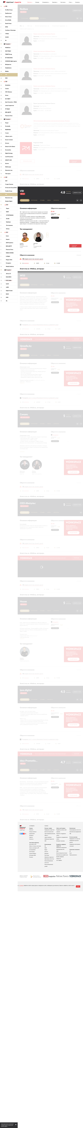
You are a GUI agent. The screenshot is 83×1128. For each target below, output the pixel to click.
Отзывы (42, 200)
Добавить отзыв (77, 10)
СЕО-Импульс (8, 91)
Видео (46, 849)
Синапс (7, 88)
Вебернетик (8, 64)
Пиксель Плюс (8, 115)
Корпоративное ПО (60, 849)
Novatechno (8, 149)
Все (22, 26)
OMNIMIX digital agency (11, 61)
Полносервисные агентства (75, 829)
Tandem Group (8, 191)
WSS (6, 78)
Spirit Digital (8, 51)
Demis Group (8, 23)
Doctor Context (9, 139)
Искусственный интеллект (61, 853)
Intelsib (7, 37)
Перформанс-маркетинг (49, 829)
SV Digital (7, 108)
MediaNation (8, 67)
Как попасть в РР (32, 844)
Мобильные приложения (61, 847)
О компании (24, 18)
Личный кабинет (32, 853)
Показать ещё (27, 161)
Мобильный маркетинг (49, 839)
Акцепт (8, 239)
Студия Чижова (9, 184)
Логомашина (9, 225)
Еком (71, 853)
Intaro (7, 235)
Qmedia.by (7, 85)
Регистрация (32, 851)
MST (6, 180)
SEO (29, 26)
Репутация (47, 855)
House (6, 95)
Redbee (7, 71)
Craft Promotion (9, 156)
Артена (7, 163)
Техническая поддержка (59, 26)
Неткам (7, 143)
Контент (46, 851)
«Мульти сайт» (8, 136)
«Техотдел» (8, 173)
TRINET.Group (8, 54)
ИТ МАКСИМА (9, 57)
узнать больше (55, 217)
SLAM (7, 283)
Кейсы (49, 200)
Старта (7, 133)
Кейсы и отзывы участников (35, 846)
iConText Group (8, 9)
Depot (7, 208)
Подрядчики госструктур (75, 838)
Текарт (7, 122)
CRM (57, 851)
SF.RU (6, 26)
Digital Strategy (9, 153)
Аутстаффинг (59, 860)
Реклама (31, 857)
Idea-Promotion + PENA (11, 102)
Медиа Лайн (9, 259)
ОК (78, 886)
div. (7, 300)
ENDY (7, 211)
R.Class (7, 228)
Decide (7, 218)
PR (45, 846)
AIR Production (9, 242)
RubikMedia (8, 129)
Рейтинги (31, 829)
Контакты (43, 18)
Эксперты (77, 2)
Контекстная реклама (42, 26)
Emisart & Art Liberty (10, 146)
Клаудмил (8, 263)
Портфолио (34, 18)
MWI (7, 297)
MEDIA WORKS (10, 252)
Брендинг (47, 853)
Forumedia (7, 126)
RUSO (7, 294)
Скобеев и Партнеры (10, 30)
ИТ (70, 851)
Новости (31, 837)
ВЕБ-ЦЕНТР (8, 112)
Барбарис (8, 221)
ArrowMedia (8, 20)
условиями (21, 885)
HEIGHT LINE (8, 160)
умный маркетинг (9, 105)
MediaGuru (7, 47)
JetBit (7, 287)
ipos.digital (7, 98)
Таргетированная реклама (50, 833)
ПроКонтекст (8, 13)
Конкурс (37, 2)
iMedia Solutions (10, 266)
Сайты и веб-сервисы (26, 29)
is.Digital (8, 256)
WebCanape (8, 166)
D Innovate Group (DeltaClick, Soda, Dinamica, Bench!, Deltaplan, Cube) (11, 187)
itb (5, 40)
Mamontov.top (8, 170)
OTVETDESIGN (9, 215)
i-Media (7, 33)
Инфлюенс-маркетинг (49, 857)
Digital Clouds (9, 290)
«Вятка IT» (8, 273)
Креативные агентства (49, 858)
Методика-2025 (32, 855)
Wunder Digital (8, 201)
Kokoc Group (8, 16)
